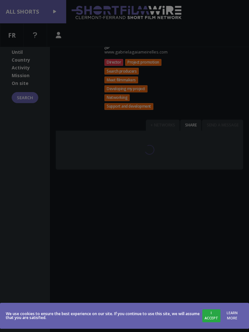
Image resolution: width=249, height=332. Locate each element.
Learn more (232, 315)
